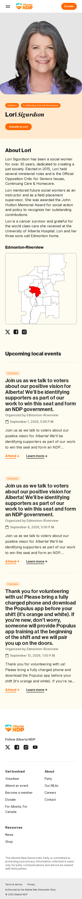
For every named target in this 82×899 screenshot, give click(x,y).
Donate (69, 6)
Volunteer (12, 778)
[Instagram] (26, 747)
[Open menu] (8, 6)
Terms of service (13, 884)
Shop (9, 841)
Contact (50, 799)
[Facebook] (16, 747)
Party (48, 778)
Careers (50, 792)
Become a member (19, 792)
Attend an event (16, 785)
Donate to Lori (18, 126)
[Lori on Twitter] (7, 332)
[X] (7, 747)
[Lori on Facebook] (16, 332)
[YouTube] (35, 747)
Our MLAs (51, 785)
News (9, 834)
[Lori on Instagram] (24, 332)
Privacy (31, 884)
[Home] (24, 6)
